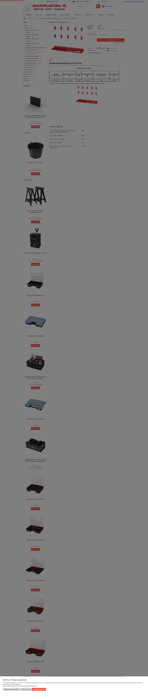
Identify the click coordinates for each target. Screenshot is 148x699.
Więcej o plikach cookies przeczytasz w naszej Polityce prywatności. (20, 686)
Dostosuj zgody (26, 689)
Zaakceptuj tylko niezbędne (11, 689)
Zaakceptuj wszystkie (39, 689)
